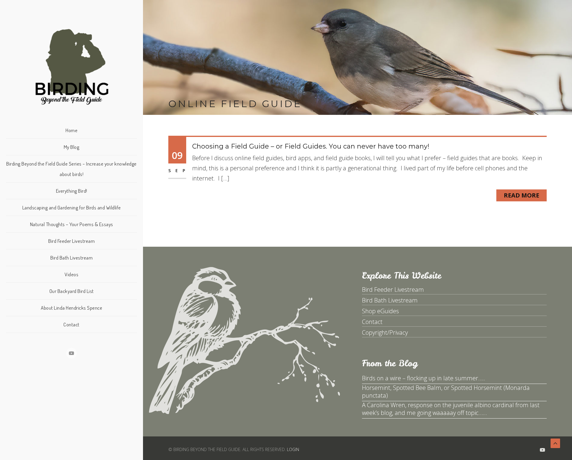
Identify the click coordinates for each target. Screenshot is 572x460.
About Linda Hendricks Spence (71, 308)
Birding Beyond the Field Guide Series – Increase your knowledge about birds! (71, 168)
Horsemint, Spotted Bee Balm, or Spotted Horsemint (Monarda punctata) (446, 391)
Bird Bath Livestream (71, 257)
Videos (71, 274)
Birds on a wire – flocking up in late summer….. (423, 378)
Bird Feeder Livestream (71, 241)
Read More (521, 195)
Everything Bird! (71, 191)
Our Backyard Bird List (71, 291)
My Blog (72, 147)
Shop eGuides (380, 311)
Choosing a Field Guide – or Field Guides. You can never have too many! (310, 146)
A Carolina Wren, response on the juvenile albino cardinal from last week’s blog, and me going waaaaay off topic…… (451, 409)
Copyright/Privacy (385, 332)
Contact (71, 324)
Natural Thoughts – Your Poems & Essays (71, 224)
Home (71, 130)
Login (293, 449)
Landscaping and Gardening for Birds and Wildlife (71, 207)
